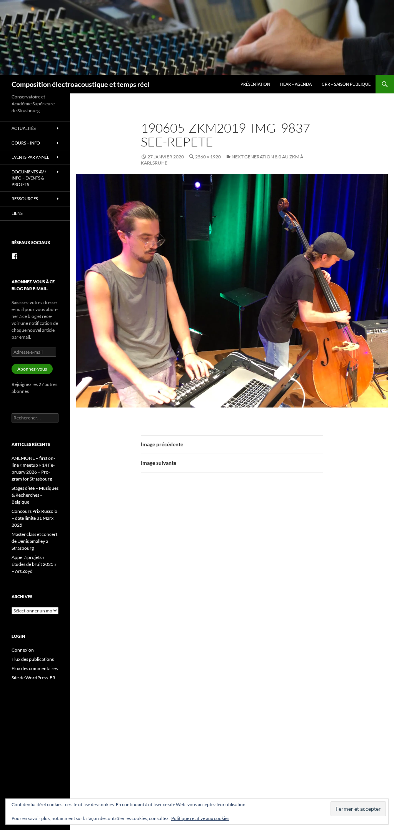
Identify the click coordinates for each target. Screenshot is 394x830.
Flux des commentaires (35, 668)
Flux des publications (33, 659)
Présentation (255, 84)
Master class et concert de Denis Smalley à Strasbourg (34, 541)
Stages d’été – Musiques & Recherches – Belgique (35, 495)
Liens (17, 213)
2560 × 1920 (208, 157)
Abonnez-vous (32, 369)
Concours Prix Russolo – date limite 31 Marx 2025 (34, 518)
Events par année (30, 157)
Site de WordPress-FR (33, 677)
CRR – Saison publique (346, 84)
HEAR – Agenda (296, 84)
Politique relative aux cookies (200, 818)
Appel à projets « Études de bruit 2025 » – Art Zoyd (34, 564)
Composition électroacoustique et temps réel (81, 84)
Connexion (23, 650)
